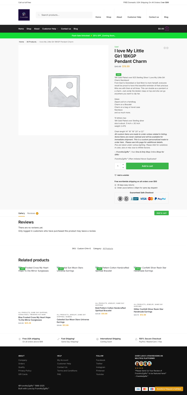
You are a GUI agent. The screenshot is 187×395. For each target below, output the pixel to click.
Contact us (154, 17)
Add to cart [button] (36, 328)
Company (22, 360)
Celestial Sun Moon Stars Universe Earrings (73, 320)
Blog (166, 17)
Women (69, 317)
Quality (21, 367)
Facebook (100, 360)
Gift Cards (23, 374)
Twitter (99, 363)
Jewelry (73, 315)
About (119, 17)
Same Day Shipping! (39, 312)
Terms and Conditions (67, 370)
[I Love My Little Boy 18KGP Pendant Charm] (164, 48)
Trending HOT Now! (38, 314)
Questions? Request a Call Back (169, 389)
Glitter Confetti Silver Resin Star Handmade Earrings (148, 310)
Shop (108, 17)
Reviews (32, 213)
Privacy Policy (24, 370)
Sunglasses (23, 314)
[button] (163, 29)
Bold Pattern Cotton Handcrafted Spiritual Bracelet (110, 309)
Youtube (100, 374)
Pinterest (100, 370)
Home (98, 17)
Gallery (21, 213)
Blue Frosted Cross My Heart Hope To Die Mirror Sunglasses (34, 318)
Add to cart (147, 166)
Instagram (100, 367)
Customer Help (134, 17)
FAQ (59, 374)
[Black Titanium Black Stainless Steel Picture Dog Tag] (167, 48)
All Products (31, 42)
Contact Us (62, 367)
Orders (21, 363)
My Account (62, 360)
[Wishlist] (49, 270)
